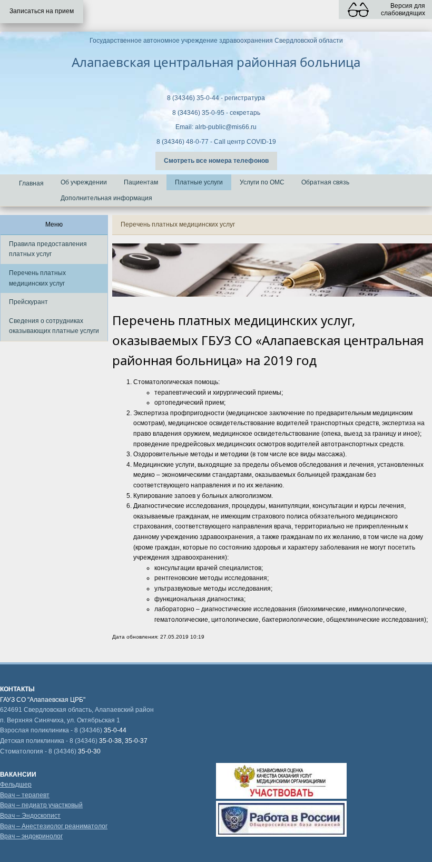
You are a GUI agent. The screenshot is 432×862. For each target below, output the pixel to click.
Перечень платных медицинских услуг (37, 278)
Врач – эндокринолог (31, 836)
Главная (31, 183)
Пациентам (141, 182)
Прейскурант (28, 302)
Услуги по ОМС (262, 182)
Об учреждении (84, 182)
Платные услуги (199, 182)
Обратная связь (325, 182)
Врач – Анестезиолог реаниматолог (53, 826)
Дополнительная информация (106, 198)
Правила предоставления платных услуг (48, 249)
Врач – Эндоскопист (30, 815)
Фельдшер (16, 784)
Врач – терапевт (25, 795)
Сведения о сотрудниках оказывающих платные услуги (54, 326)
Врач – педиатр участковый (41, 805)
